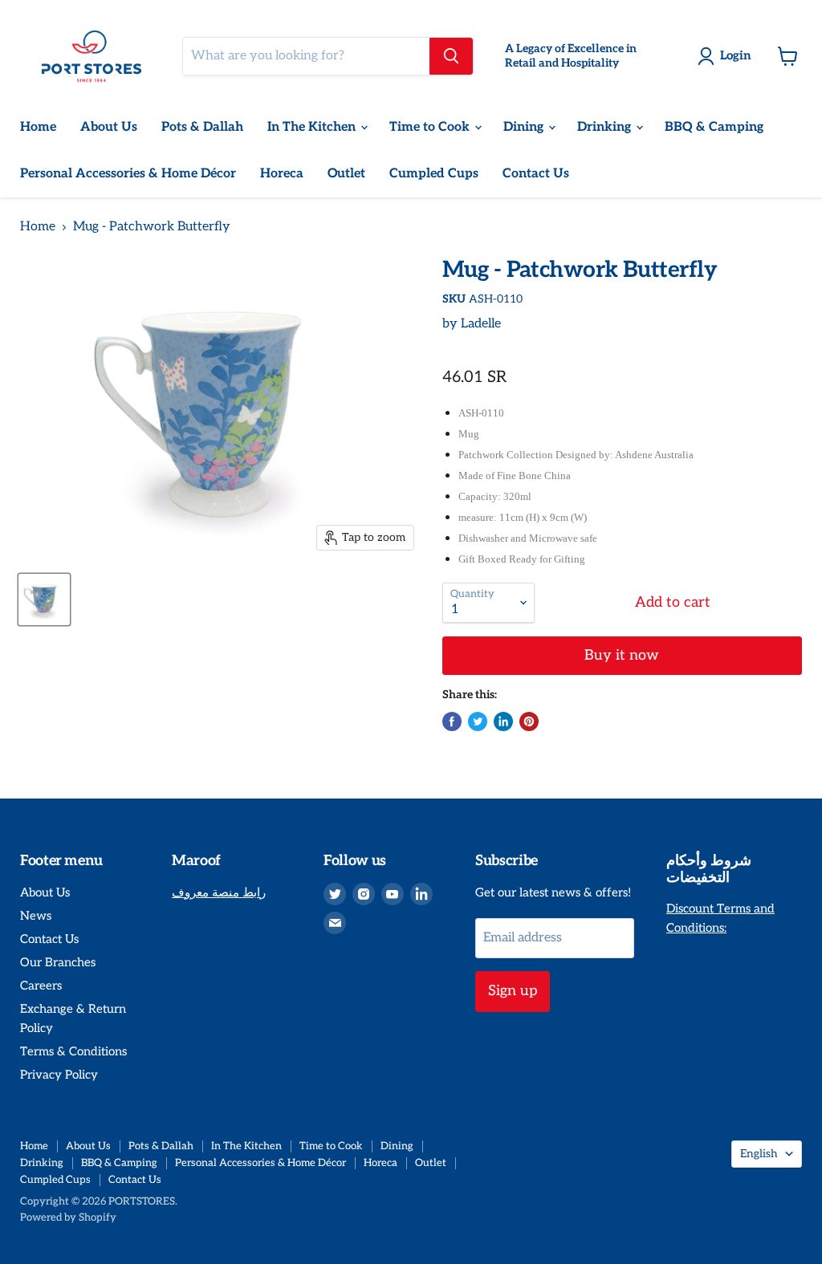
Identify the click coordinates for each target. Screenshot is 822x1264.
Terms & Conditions (73, 1051)
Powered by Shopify (68, 1217)
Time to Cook (431, 127)
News (35, 915)
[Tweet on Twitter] (477, 721)
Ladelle (481, 323)
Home (38, 127)
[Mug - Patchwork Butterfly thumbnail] (44, 599)
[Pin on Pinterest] (529, 721)
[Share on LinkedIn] (503, 721)
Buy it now (621, 655)
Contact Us (536, 173)
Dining (525, 127)
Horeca (281, 173)
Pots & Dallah (202, 127)
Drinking (605, 127)
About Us (108, 127)
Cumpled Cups (433, 173)
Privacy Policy (59, 1074)
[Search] (451, 56)
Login (735, 55)
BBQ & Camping (714, 127)
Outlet (346, 173)
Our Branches (58, 962)
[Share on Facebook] (452, 721)
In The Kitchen (313, 127)
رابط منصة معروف (219, 892)
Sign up (512, 990)
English (759, 1153)
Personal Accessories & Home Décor (128, 173)
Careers (41, 985)
